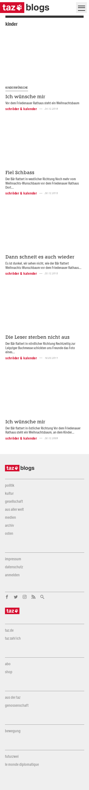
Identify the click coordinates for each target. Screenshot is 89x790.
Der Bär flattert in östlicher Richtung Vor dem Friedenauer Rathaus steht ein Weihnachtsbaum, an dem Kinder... (43, 430)
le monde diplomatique (22, 764)
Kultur (9, 493)
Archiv (9, 525)
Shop (8, 671)
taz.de (9, 630)
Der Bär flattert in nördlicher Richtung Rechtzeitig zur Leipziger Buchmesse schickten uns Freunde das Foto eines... (40, 347)
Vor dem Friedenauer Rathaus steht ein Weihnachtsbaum (42, 103)
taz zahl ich (13, 638)
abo (8, 663)
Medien (10, 517)
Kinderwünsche (16, 88)
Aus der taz (12, 697)
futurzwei (12, 756)
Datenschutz (14, 566)
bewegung (13, 730)
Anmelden (12, 574)
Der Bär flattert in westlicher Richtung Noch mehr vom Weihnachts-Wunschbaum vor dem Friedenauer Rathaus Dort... (42, 183)
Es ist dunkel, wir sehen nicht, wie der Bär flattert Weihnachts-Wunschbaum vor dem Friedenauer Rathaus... (43, 265)
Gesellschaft (14, 501)
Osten (9, 533)
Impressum (13, 558)
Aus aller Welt (14, 509)
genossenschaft (17, 705)
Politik (9, 485)
